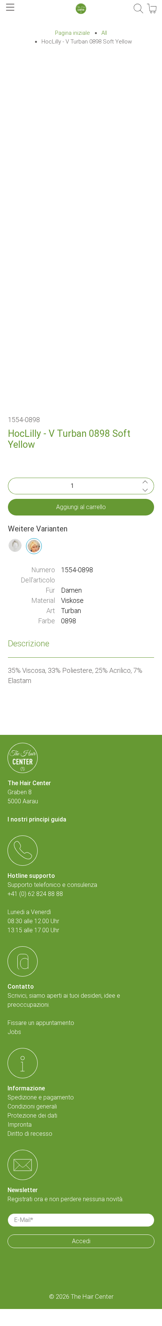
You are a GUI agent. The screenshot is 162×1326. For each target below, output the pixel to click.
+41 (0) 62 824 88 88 (35, 893)
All (104, 33)
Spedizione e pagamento (41, 1097)
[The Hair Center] (81, 8)
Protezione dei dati (32, 1115)
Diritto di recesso (30, 1133)
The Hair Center (92, 1296)
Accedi (81, 1241)
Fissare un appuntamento (41, 1022)
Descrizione (28, 643)
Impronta (20, 1124)
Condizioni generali (32, 1106)
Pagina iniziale (72, 33)
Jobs (14, 1032)
